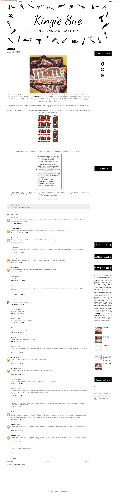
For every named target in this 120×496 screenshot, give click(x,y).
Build (106, 280)
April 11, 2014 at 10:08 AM (17, 304)
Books (99, 280)
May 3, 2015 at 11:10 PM (17, 441)
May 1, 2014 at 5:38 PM (17, 352)
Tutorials (104, 317)
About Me (96, 275)
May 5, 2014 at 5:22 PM (17, 374)
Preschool (102, 308)
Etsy (110, 289)
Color (104, 284)
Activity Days (37, 96)
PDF (95, 306)
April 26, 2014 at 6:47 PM (17, 313)
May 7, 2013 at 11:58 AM (17, 271)
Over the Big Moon (33, 192)
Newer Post (10, 461)
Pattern (110, 305)
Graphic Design (108, 295)
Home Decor (107, 299)
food (101, 292)
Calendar (110, 280)
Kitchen (104, 302)
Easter (98, 289)
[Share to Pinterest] (18, 205)
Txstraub (13, 238)
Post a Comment (13, 458)
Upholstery (96, 318)
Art (106, 275)
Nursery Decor (107, 303)
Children (96, 282)
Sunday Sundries (98, 315)
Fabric (95, 291)
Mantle (110, 302)
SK (12, 328)
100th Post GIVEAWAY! (106, 337)
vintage (105, 318)
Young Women (107, 320)
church (14, 94)
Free (104, 292)
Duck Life (13, 276)
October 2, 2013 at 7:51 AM (18, 281)
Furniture (109, 294)
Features (109, 290)
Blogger (67, 491)
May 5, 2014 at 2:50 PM (17, 363)
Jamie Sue (14, 412)
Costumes (96, 286)
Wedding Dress (97, 320)
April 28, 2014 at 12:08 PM (17, 341)
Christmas (104, 282)
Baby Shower (97, 277)
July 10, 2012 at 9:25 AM (17, 223)
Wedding (110, 318)
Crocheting (102, 287)
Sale (106, 311)
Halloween (97, 297)
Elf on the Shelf (104, 289)
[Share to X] (15, 205)
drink (95, 289)
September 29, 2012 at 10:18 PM (19, 232)
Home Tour (108, 300)
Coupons (101, 286)
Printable (30, 207)
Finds (95, 292)
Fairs (99, 290)
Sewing (97, 314)
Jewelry (100, 302)
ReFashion (96, 311)
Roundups (102, 311)
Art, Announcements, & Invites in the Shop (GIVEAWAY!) (107, 357)
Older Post (86, 461)
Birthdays (96, 279)
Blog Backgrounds (103, 279)
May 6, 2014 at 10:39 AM (17, 383)
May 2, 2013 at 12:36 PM (17, 262)
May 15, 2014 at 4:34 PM (17, 419)
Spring (106, 313)
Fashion (105, 290)
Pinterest (96, 308)
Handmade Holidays (106, 297)
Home (48, 461)
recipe (110, 310)
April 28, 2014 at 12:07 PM (17, 332)
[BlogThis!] (13, 205)
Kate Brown (14, 357)
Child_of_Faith (15, 228)
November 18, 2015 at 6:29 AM (19, 455)
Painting (103, 305)
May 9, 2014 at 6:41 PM (17, 406)
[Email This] (11, 205)
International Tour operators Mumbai (20, 446)
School (110, 311)
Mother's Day (25, 207)
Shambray (13, 424)
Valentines (101, 318)
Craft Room (96, 287)
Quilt (106, 310)
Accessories (102, 275)
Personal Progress (101, 306)
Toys (99, 317)
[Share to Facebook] (17, 205)
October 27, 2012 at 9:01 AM (18, 242)
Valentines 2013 (107, 327)
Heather (13, 217)
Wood (102, 320)
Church (110, 282)
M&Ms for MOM (107, 364)
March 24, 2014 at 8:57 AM (18, 295)
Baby (109, 276)
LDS (107, 302)
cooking (109, 284)
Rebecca (13, 267)
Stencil (110, 314)
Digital (107, 287)
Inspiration (96, 302)
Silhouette (102, 313)
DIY (110, 287)
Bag (102, 277)
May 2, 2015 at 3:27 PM (17, 430)
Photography (109, 306)
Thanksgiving (106, 315)
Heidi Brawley (14, 300)
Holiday (19, 207)
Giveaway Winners (98, 295)
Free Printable (14, 207)
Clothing (97, 284)
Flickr (98, 292)
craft (105, 286)
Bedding (109, 277)
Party (106, 305)
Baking (105, 277)
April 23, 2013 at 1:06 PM (17, 253)
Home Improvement (99, 300)
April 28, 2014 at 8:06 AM (17, 323)
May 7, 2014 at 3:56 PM (17, 396)
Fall (101, 290)
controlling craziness (16, 258)
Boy (103, 280)
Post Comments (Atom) (19, 464)
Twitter (110, 317)
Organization (97, 305)
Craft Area (109, 286)
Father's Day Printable (106, 346)
